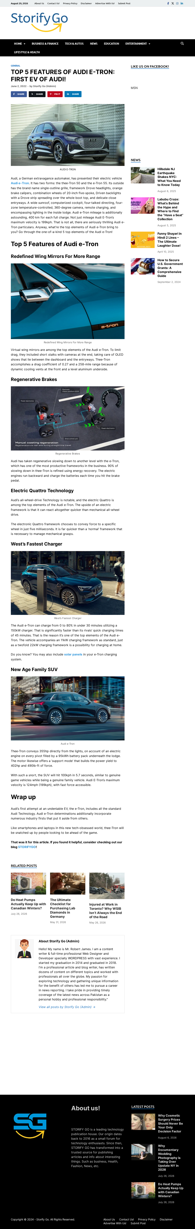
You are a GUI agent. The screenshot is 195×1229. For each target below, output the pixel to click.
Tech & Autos (74, 43)
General (15, 65)
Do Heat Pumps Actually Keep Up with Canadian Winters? (28, 904)
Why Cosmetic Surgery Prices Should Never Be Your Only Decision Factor (170, 1123)
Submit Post (124, 3)
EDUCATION (111, 43)
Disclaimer (86, 3)
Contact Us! (53, 3)
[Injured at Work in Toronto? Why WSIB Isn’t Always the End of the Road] (107, 887)
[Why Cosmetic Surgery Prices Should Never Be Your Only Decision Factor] (143, 1116)
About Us (39, 3)
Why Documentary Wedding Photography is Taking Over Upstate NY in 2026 (169, 1157)
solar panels (73, 654)
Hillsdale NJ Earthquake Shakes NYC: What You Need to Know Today (169, 177)
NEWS (94, 43)
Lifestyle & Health (27, 52)
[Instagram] (177, 3)
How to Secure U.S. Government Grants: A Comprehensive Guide (170, 268)
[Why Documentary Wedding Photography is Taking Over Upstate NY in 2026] (143, 1146)
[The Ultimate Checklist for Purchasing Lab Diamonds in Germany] (67, 885)
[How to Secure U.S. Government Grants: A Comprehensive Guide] (143, 260)
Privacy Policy (70, 3)
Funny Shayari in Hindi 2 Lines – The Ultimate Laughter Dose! (169, 239)
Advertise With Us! (105, 3)
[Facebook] (168, 3)
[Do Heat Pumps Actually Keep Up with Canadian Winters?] (28, 885)
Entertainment (136, 43)
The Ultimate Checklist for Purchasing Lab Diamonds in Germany (62, 908)
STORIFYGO (27, 847)
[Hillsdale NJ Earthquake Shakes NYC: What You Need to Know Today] (143, 169)
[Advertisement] (157, 126)
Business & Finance (45, 43)
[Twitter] (172, 3)
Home (18, 43)
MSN (134, 88)
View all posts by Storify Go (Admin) (67, 1007)
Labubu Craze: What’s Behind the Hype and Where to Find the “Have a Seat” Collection (170, 209)
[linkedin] (182, 3)
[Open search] (182, 43)
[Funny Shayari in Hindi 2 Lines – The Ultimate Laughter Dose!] (143, 234)
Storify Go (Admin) (44, 86)
